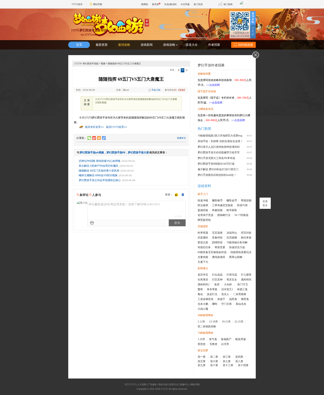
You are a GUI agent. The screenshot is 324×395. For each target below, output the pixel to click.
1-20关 (201, 339)
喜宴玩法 (246, 252)
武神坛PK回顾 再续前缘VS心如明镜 (99, 160)
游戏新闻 (147, 44)
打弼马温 (231, 274)
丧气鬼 (213, 339)
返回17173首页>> (116, 126)
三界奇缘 (217, 205)
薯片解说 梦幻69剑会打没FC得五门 (218, 169)
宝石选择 (217, 232)
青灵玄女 (231, 279)
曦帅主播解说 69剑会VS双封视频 (98, 175)
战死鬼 (233, 299)
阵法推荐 (203, 205)
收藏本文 (181, 138)
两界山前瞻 (235, 257)
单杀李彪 (212, 289)
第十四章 (243, 365)
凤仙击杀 (241, 304)
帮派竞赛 (220, 247)
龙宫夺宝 (203, 274)
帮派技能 (246, 200)
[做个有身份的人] (176, 195)
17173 (77, 63)
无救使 (213, 344)
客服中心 (184, 384)
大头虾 (228, 284)
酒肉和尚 (246, 279)
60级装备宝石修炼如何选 (212, 252)
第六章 (214, 361)
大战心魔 (203, 308)
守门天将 (226, 304)
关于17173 (130, 384)
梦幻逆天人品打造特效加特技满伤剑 (219, 146)
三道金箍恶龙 (205, 299)
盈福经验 (203, 210)
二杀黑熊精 (239, 294)
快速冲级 (203, 200)
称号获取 (231, 210)
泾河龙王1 (227, 289)
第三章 (227, 356)
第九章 (202, 365)
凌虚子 (221, 299)
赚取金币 (231, 200)
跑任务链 (246, 237)
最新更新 (102, 44)
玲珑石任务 (204, 247)
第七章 (227, 361)
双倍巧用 (242, 205)
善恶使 (202, 344)
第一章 (202, 356)
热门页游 (198, 4)
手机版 (253, 31)
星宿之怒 (203, 242)
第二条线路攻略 (207, 326)
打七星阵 (246, 274)
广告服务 (152, 384)
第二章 (214, 356)
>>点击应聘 (213, 85)
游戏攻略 (169, 44)
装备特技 (217, 237)
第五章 (202, 361)
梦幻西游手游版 (90, 63)
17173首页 (77, 4)
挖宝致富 (228, 205)
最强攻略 (253, 17)
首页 (79, 44)
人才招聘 (141, 384)
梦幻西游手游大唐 (138, 152)
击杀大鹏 (203, 304)
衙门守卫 (243, 284)
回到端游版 (245, 44)
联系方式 (173, 384)
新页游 (155, 4)
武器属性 (203, 237)
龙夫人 (225, 294)
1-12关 (201, 321)
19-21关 (226, 321)
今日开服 (185, 4)
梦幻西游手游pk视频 (92, 152)
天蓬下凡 (203, 262)
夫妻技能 (203, 257)
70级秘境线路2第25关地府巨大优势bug (220, 135)
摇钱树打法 (223, 215)
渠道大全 (192, 44)
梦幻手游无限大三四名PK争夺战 (216, 158)
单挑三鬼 (242, 289)
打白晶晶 (217, 274)
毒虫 (200, 294)
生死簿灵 (203, 279)
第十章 (214, 365)
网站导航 (97, 4)
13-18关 (213, 321)
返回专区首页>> (94, 126)
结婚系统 (235, 252)
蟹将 (200, 289)
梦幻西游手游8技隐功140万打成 (216, 163)
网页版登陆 (204, 220)
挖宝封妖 (246, 232)
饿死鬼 (245, 299)
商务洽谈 (163, 384)
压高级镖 (231, 237)
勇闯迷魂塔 (218, 257)
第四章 (239, 356)
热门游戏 (228, 4)
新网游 (144, 4)
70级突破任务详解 (237, 242)
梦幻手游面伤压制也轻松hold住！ (217, 175)
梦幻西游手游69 (115, 152)
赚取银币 (217, 200)
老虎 (216, 284)
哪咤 (214, 304)
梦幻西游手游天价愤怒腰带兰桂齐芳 (219, 152)
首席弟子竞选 (205, 215)
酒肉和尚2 (203, 284)
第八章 (239, 361)
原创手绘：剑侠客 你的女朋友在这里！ (220, 141)
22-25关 (239, 321)
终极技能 (217, 210)
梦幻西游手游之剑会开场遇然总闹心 (100, 180)
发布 (177, 222)
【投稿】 (181, 90)
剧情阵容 (217, 242)
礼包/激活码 (170, 4)
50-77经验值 (241, 215)
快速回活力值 (237, 247)
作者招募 (214, 44)
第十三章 (228, 365)
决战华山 (231, 232)
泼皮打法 (212, 294)
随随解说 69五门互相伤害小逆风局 (99, 170)
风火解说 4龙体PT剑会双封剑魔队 (98, 165)
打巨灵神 (217, 279)
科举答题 (203, 232)
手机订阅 (155, 90)
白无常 (225, 344)
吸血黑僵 (240, 339)
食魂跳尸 (226, 339)
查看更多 (265, 203)
